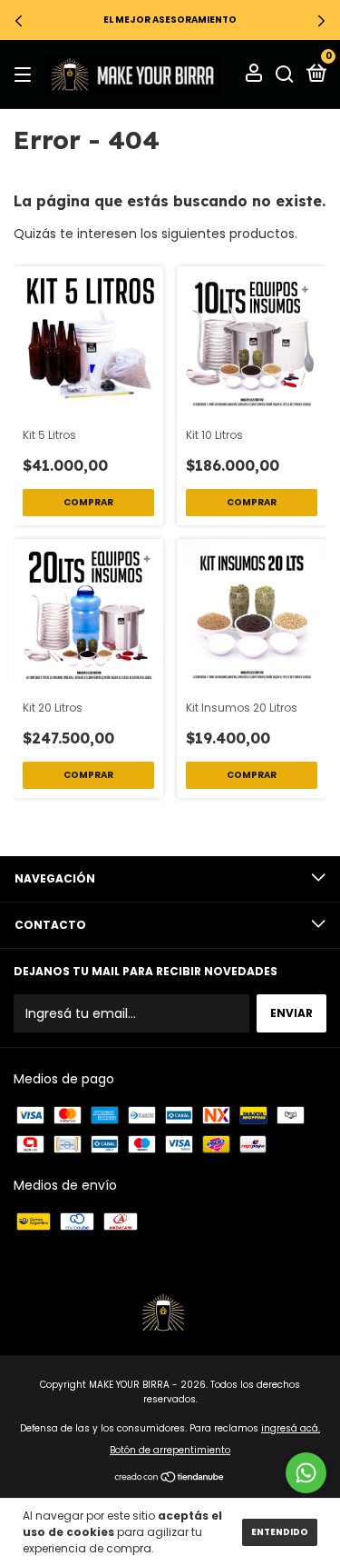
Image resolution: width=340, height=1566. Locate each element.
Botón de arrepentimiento (170, 1450)
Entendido (279, 1532)
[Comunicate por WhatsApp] (306, 1472)
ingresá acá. (290, 1428)
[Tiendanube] (170, 1479)
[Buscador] (284, 74)
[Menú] (26, 74)
